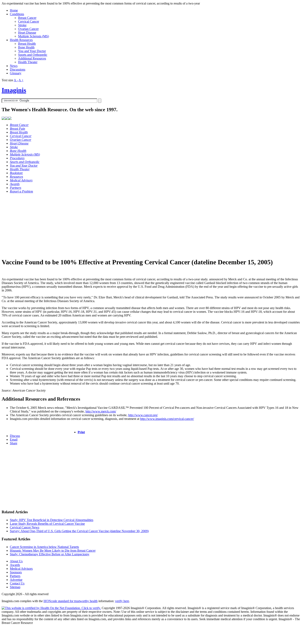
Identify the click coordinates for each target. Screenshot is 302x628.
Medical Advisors (21, 568)
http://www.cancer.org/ (143, 415)
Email (13, 439)
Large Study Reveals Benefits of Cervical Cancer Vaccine (47, 523)
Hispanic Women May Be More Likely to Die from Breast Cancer (53, 550)
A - (16, 80)
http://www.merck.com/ (100, 411)
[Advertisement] (125, 225)
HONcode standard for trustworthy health (71, 601)
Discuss (15, 436)
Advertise (16, 579)
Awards (15, 565)
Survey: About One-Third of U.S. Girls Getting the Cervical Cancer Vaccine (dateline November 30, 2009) (79, 531)
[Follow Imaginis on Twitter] (10, 118)
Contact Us (17, 583)
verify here (122, 601)
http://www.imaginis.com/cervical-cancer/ (167, 419)
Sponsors (16, 572)
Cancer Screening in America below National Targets (44, 547)
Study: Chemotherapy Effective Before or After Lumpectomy (49, 554)
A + (20, 80)
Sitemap (15, 587)
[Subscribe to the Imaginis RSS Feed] (3, 118)
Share (13, 443)
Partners (15, 576)
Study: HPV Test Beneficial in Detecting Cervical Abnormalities (51, 520)
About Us (16, 561)
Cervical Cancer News (24, 527)
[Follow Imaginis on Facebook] (6, 118)
